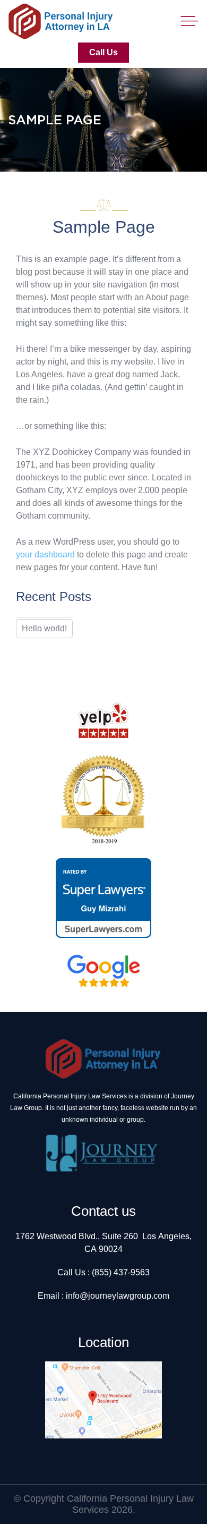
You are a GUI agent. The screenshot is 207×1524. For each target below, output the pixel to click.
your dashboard (45, 554)
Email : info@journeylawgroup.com (103, 1295)
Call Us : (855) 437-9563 (103, 1272)
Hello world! (44, 628)
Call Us (103, 52)
